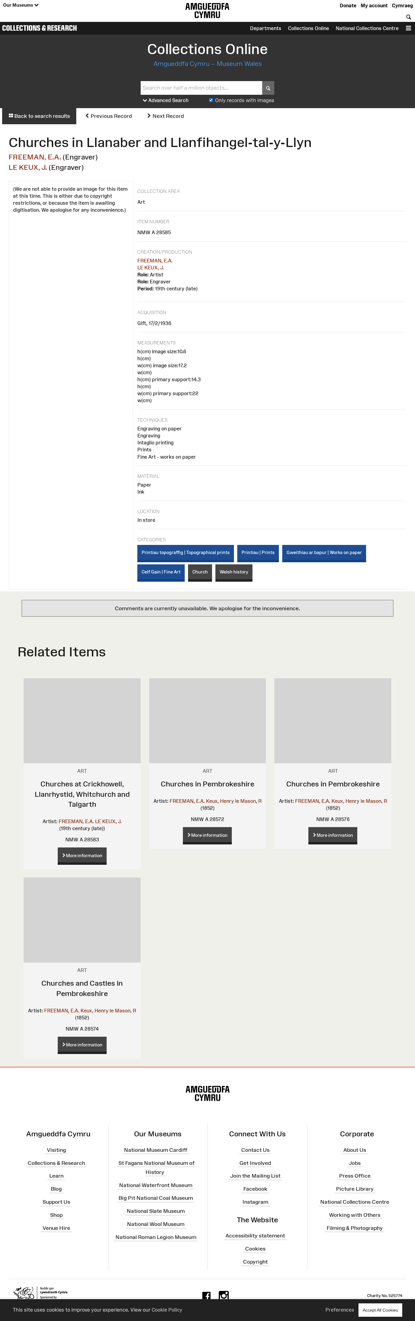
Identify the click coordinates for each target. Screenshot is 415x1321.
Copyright (255, 1262)
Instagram (255, 1202)
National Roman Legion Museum (155, 1237)
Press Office (355, 1176)
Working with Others (354, 1215)
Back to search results (41, 116)
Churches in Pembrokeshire (207, 784)
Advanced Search (168, 100)
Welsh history (234, 571)
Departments (265, 28)
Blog (56, 1189)
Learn (56, 1176)
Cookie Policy (167, 1309)
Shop (56, 1215)
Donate (348, 5)
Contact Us (255, 1150)
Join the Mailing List (255, 1176)
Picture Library (355, 1189)
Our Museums (18, 5)
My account (374, 5)
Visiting (56, 1150)
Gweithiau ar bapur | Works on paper (324, 552)
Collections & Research (39, 28)
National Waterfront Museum (155, 1185)
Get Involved (255, 1163)
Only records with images (244, 100)
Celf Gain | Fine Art (161, 571)
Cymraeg (402, 5)
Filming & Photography (355, 1228)
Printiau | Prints (258, 552)
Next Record (167, 116)
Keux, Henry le (222, 801)
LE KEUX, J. (28, 167)
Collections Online (308, 28)
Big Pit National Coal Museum (155, 1198)
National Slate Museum (156, 1211)
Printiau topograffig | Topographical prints (186, 552)
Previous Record (110, 116)
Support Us (56, 1202)
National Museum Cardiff (155, 1150)
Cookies (255, 1249)
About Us (354, 1150)
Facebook (255, 1189)
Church (200, 571)
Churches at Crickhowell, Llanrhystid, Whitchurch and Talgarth (82, 794)
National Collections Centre (367, 28)
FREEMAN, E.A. (35, 157)
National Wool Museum (155, 1224)
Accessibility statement (255, 1236)
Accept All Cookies (380, 1310)
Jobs (355, 1163)
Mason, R (251, 801)
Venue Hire (56, 1228)
